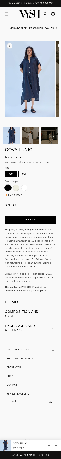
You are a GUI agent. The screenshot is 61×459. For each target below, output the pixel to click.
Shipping (24, 162)
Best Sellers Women (30, 28)
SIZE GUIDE (12, 205)
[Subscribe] (50, 402)
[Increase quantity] (56, 445)
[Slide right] (53, 136)
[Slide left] (8, 136)
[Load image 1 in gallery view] (11, 135)
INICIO (12, 28)
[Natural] (16, 188)
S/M (10, 174)
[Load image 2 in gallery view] (30, 135)
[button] (7, 14)
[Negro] (8, 188)
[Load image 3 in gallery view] (49, 135)
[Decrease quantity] (49, 445)
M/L (24, 174)
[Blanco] (24, 188)
